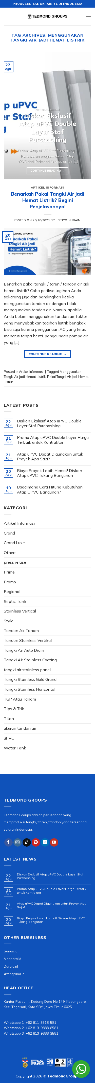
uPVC (9, 738)
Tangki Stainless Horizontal (29, 689)
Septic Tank (15, 601)
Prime (9, 572)
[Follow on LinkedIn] (45, 842)
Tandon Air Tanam (21, 630)
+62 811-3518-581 (41, 1022)
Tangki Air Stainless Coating (30, 659)
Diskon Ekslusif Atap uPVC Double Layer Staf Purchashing (49, 423)
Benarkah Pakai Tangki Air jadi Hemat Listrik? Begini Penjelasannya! (47, 200)
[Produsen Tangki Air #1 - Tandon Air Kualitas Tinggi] (47, 16)
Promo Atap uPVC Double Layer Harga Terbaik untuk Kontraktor (53, 440)
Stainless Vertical (20, 611)
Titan (9, 718)
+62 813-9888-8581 (42, 1028)
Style (8, 620)
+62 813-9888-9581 (42, 1033)
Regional (12, 591)
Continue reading (47, 170)
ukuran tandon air (20, 728)
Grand (9, 533)
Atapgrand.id (14, 974)
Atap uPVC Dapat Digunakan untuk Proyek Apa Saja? (50, 456)
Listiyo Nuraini (68, 220)
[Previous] (11, 115)
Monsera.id (12, 958)
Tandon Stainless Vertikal (28, 640)
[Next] (83, 115)
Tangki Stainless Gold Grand (30, 679)
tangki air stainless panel (27, 669)
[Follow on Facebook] (8, 842)
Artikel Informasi (47, 187)
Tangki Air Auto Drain (24, 650)
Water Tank (15, 747)
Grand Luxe (14, 542)
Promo (10, 581)
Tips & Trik (14, 708)
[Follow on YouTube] (54, 842)
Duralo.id (11, 966)
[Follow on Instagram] (17, 842)
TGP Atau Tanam (20, 699)
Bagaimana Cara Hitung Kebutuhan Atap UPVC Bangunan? (50, 489)
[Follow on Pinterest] (36, 842)
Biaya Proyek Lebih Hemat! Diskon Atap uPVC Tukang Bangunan (49, 473)
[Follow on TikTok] (27, 842)
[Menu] (88, 16)
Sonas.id (10, 951)
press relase (15, 562)
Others (10, 552)
